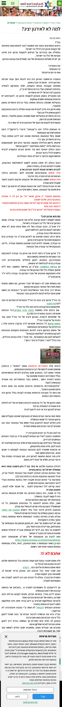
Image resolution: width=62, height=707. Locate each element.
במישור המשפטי (48, 266)
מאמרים (11, 22)
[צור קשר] (12, 3)
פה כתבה (51, 303)
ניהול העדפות (30, 689)
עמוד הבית (55, 22)
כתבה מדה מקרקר (24, 310)
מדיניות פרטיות (30, 702)
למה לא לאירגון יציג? (41, 28)
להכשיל (40, 607)
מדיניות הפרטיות (29, 683)
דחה (17, 696)
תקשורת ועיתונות (41, 22)
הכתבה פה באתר (11, 509)
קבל (43, 696)
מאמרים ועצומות (24, 22)
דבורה (26, 567)
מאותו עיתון (55, 323)
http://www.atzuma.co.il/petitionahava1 (37, 540)
